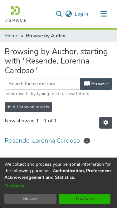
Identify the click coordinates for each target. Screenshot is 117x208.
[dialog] (58, 183)
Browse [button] (99, 83)
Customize (14, 186)
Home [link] (11, 35)
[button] (15, 14)
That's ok (84, 198)
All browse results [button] (30, 107)
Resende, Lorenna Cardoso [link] (42, 140)
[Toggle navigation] (103, 14)
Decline (30, 198)
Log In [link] (82, 14)
